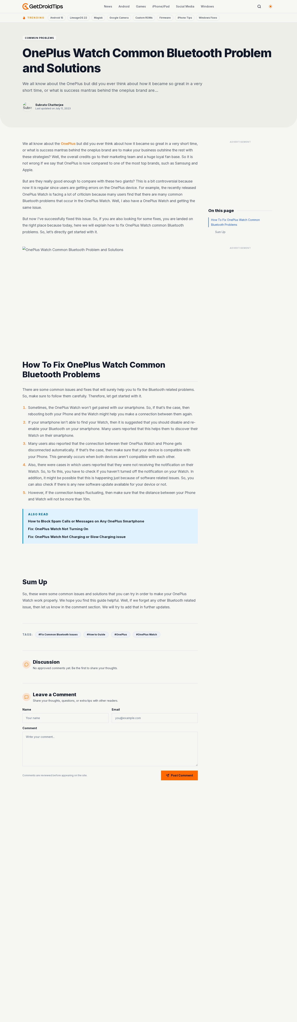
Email (116, 709)
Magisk (98, 17)
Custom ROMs (144, 17)
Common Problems (39, 37)
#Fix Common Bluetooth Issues (58, 634)
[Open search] (259, 6)
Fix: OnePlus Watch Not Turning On (58, 529)
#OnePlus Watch (146, 634)
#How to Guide (96, 634)
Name (26, 709)
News (108, 6)
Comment (29, 728)
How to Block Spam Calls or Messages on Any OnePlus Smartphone (86, 521)
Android (124, 6)
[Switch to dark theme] (270, 6)
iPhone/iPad (161, 6)
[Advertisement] (110, 561)
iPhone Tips (185, 17)
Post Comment (182, 775)
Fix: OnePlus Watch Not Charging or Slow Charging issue (77, 537)
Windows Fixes (208, 17)
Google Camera (119, 17)
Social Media (185, 6)
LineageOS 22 (78, 17)
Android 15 (56, 17)
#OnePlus (121, 634)
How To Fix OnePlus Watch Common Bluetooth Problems (235, 222)
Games (141, 6)
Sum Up (220, 232)
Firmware (165, 17)
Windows (207, 6)
